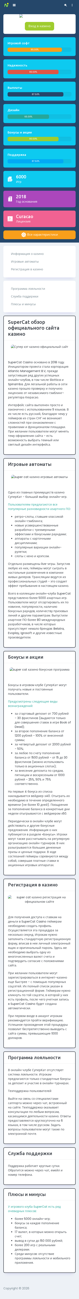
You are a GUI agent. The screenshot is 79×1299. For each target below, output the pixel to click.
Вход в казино (39, 26)
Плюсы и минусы (23, 304)
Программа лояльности (28, 289)
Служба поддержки (24, 296)
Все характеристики (42, 234)
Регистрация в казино (27, 269)
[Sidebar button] (72, 5)
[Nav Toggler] (14, 5)
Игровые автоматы (25, 261)
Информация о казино (27, 254)
